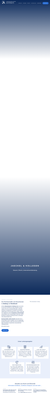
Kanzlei (20, 3)
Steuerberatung (8, 349)
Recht (28, 3)
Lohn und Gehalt (41, 349)
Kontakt (45, 3)
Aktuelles (33, 3)
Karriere (39, 3)
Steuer (24, 3)
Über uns (5, 330)
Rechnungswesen (25, 349)
